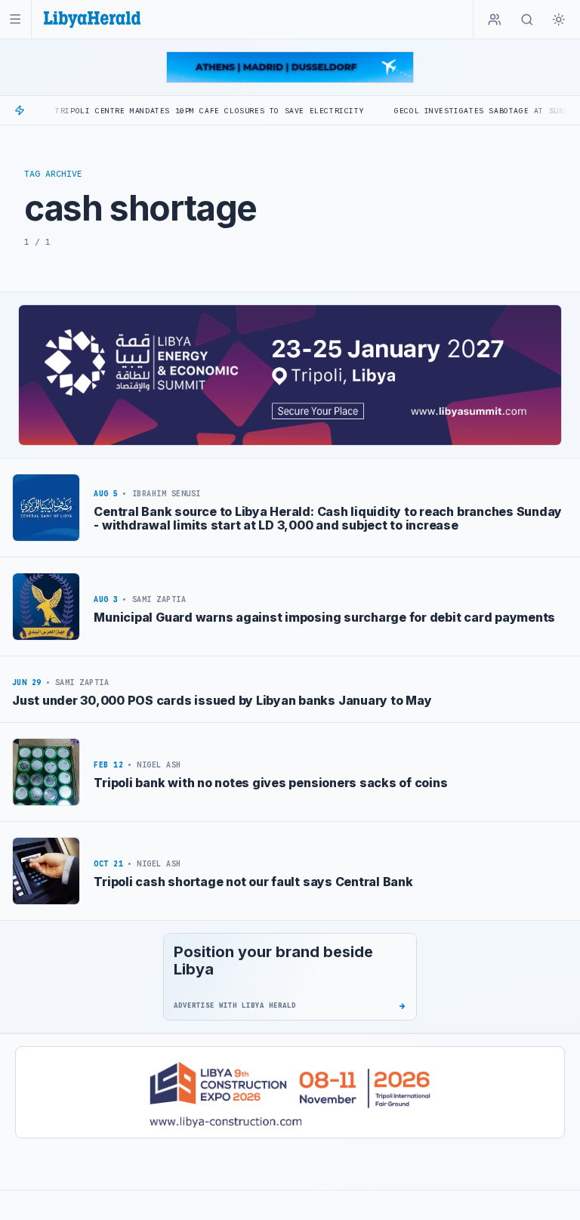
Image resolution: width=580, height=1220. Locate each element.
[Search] (527, 20)
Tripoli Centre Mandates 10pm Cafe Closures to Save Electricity (180, 111)
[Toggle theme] (559, 20)
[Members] (495, 20)
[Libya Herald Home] (92, 19)
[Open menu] (15, 19)
